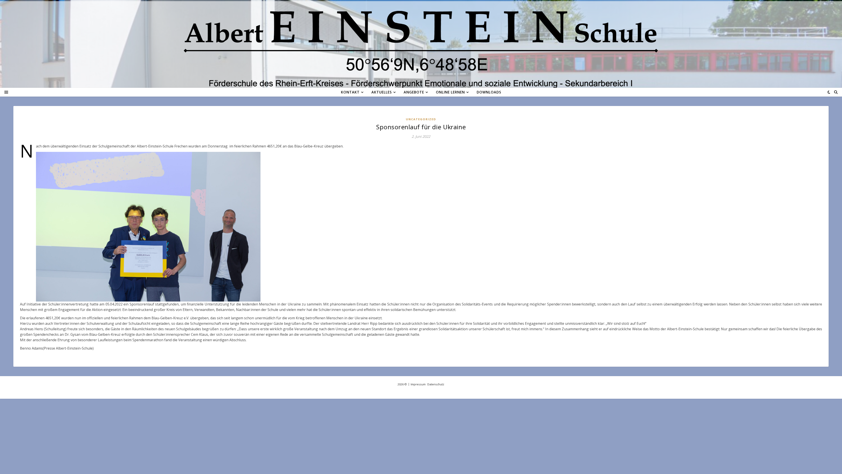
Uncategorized (421, 119)
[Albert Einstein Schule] (421, 44)
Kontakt (350, 92)
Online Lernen (450, 92)
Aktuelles (381, 92)
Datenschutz (435, 384)
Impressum (418, 384)
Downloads (489, 92)
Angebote (414, 92)
